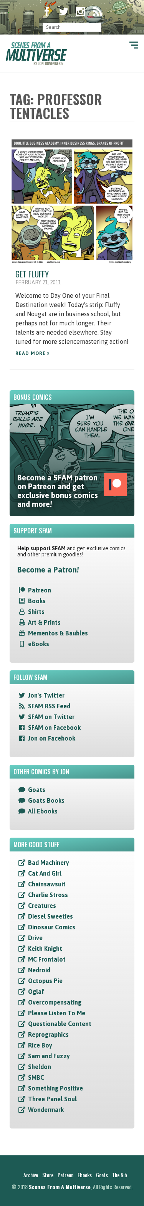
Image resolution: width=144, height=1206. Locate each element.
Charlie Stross (48, 894)
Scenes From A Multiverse (60, 1187)
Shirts (36, 611)
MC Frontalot (47, 959)
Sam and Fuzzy (49, 1056)
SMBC (36, 1077)
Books (37, 600)
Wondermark (46, 1109)
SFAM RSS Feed (49, 706)
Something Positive (55, 1088)
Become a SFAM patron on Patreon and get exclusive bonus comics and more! (57, 490)
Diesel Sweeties (50, 916)
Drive (35, 937)
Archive (30, 1175)
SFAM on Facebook (54, 727)
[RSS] (97, 12)
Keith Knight (45, 948)
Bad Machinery (48, 862)
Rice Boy (40, 1045)
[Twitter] (63, 12)
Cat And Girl (44, 873)
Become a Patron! (48, 569)
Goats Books (46, 800)
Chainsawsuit (47, 884)
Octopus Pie (45, 980)
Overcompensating (54, 1002)
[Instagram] (80, 12)
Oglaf (36, 991)
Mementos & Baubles (58, 633)
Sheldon (39, 1066)
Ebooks (85, 1175)
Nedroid (39, 970)
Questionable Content (59, 1023)
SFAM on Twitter (51, 716)
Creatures (42, 905)
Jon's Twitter (46, 695)
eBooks (38, 643)
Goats (36, 789)
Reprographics (48, 1034)
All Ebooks (43, 811)
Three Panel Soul (52, 1098)
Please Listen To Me (56, 1013)
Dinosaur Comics (51, 927)
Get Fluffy (32, 274)
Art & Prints (44, 622)
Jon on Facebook (51, 738)
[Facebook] (46, 12)
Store (47, 1175)
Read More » (32, 353)
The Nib (119, 1175)
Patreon (39, 590)
